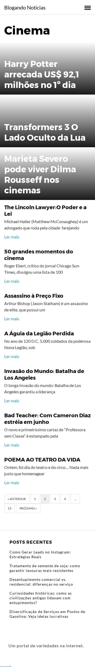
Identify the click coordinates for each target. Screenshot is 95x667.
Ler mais (11, 236)
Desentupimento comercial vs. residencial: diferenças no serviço (41, 581)
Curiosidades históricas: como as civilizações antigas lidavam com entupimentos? (41, 598)
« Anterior (17, 499)
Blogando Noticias (25, 7)
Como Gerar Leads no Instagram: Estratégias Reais (40, 554)
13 (9, 508)
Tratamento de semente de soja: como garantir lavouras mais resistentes (45, 568)
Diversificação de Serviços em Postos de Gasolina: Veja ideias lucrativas (47, 614)
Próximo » (28, 508)
